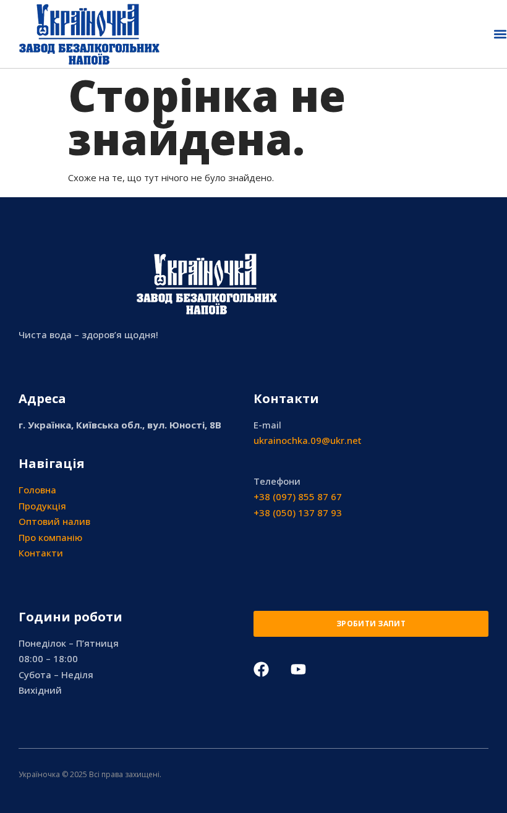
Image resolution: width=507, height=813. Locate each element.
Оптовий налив (54, 521)
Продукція (42, 506)
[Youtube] (298, 669)
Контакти (41, 553)
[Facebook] (261, 669)
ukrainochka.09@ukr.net (308, 440)
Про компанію (50, 537)
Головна (37, 489)
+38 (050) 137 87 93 (298, 512)
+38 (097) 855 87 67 (298, 496)
